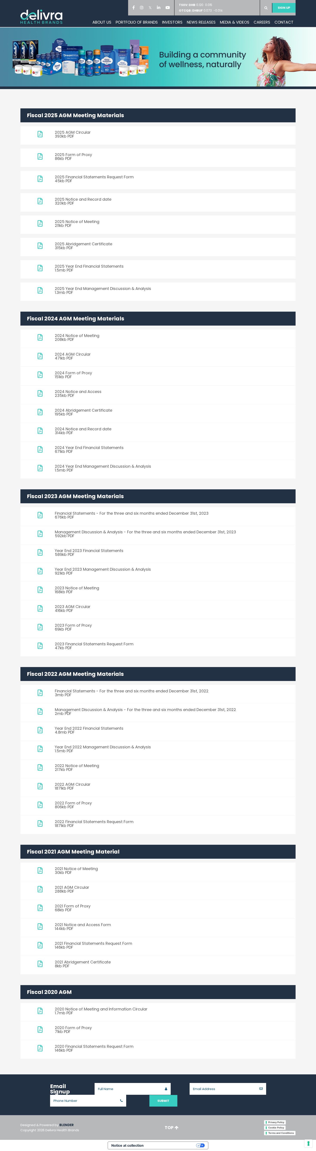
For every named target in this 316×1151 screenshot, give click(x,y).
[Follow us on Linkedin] (159, 8)
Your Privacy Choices (172, 1145)
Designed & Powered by (49, 1127)
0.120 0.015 (197, 5)
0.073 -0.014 (201, 10)
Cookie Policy (276, 1127)
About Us (101, 22)
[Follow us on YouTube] (168, 8)
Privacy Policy (276, 1122)
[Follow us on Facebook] (134, 8)
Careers (262, 22)
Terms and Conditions (281, 1132)
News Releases (201, 22)
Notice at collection (127, 1145)
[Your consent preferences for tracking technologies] (308, 1143)
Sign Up (284, 8)
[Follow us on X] (151, 8)
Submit (163, 1101)
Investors (172, 22)
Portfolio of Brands (137, 22)
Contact (284, 22)
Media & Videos (234, 22)
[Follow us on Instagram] (142, 8)
